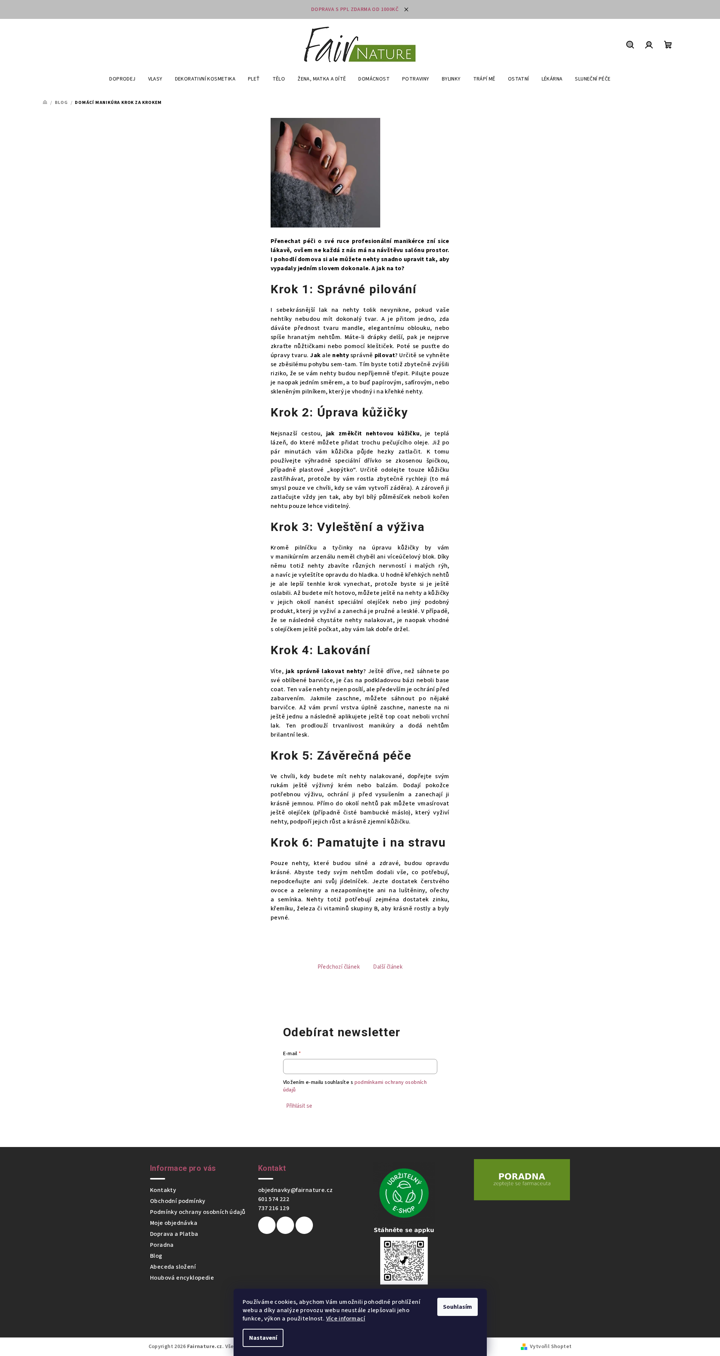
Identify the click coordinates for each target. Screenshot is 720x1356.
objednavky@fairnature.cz (295, 1190)
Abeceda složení (173, 1267)
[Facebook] (267, 1225)
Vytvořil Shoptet (550, 1346)
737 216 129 (273, 1208)
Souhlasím (457, 1307)
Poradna (162, 1245)
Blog (156, 1256)
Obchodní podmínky (178, 1201)
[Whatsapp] (304, 1225)
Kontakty (163, 1190)
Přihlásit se (299, 1106)
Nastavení (263, 1338)
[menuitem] (122, 79)
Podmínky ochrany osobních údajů (197, 1212)
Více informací (345, 1318)
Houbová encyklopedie (182, 1278)
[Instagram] (285, 1225)
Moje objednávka (173, 1223)
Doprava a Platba (174, 1234)
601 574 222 (273, 1199)
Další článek (388, 967)
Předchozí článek (338, 967)
